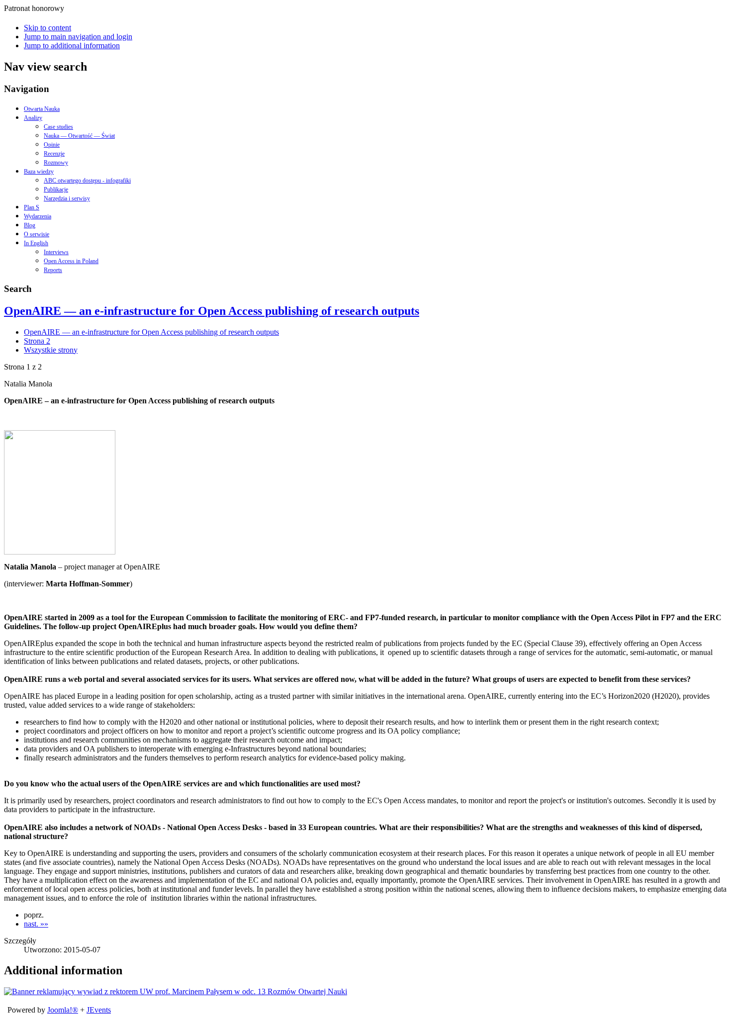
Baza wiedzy (39, 171)
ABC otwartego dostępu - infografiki (87, 180)
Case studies (58, 126)
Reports (53, 270)
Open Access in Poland (71, 261)
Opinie (52, 144)
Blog (29, 225)
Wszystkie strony (51, 350)
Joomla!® (62, 1010)
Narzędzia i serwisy (67, 198)
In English (36, 243)
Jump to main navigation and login (78, 36)
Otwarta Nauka (42, 108)
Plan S (31, 207)
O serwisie (36, 234)
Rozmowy (56, 162)
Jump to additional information (72, 45)
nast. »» (36, 924)
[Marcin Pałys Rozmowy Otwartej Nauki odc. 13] (175, 991)
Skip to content (47, 27)
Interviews (56, 252)
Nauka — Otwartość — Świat (79, 135)
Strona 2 (37, 341)
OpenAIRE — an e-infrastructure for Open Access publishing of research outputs (211, 310)
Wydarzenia (37, 216)
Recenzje (54, 153)
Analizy (33, 117)
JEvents (99, 1010)
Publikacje (56, 189)
